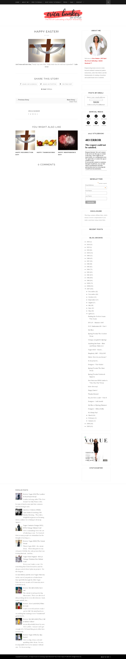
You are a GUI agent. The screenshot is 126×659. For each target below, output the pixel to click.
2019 (88, 255)
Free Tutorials (37, 2)
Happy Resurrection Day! (24, 154)
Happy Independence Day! (67, 154)
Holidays (49, 89)
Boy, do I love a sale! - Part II (97, 398)
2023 (88, 247)
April (89, 314)
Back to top (105, 657)
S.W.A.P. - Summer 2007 (96, 322)
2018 (88, 258)
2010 (88, 280)
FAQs (71, 2)
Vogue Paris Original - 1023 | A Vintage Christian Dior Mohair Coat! (33, 559)
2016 (88, 264)
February (91, 418)
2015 (88, 267)
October (91, 297)
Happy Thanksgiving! (46, 152)
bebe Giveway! (93, 386)
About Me (25, 2)
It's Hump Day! (93, 412)
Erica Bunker (34, 111)
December (91, 291)
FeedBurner (100, 105)
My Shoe (91, 330)
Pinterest (88, 125)
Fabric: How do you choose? (97, 357)
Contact (79, 2)
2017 (88, 261)
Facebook (88, 119)
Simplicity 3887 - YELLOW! (97, 353)
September (92, 300)
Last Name (88, 196)
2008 (88, 286)
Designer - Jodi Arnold (95, 401)
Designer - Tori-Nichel (95, 364)
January (90, 421)
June (89, 308)
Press (65, 2)
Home (17, 2)
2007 (88, 289)
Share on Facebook (29, 84)
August (90, 302)
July (89, 305)
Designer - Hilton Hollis (96, 409)
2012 (88, 275)
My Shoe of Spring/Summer (97, 405)
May (89, 311)
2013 (88, 272)
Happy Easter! (92, 390)
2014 (88, 269)
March (90, 415)
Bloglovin (96, 125)
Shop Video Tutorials (53, 2)
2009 (88, 283)
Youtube (104, 125)
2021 (88, 250)
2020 (88, 253)
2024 (88, 244)
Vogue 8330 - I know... (95, 350)
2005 (88, 426)
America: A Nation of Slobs (32, 510)
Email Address (95, 185)
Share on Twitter (49, 84)
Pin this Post (67, 84)
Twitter (96, 119)
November (91, 294)
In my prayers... (93, 361)
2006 (88, 423)
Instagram (104, 119)
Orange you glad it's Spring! (97, 340)
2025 (88, 242)
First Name (88, 190)
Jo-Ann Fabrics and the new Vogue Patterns (30, 575)
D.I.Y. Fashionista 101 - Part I (97, 326)
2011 (88, 278)
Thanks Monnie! (93, 394)
